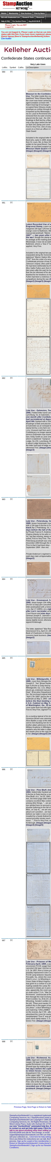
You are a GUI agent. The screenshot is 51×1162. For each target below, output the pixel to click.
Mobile (3, 13)
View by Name (39, 13)
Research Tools (28, 17)
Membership (13, 13)
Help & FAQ (5, 21)
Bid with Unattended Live (10, 17)
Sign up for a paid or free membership (33, 1141)
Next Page (31, 1107)
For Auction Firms (19, 21)
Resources (40, 17)
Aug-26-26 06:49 (34, 21)
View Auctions (26, 13)
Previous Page (20, 1107)
